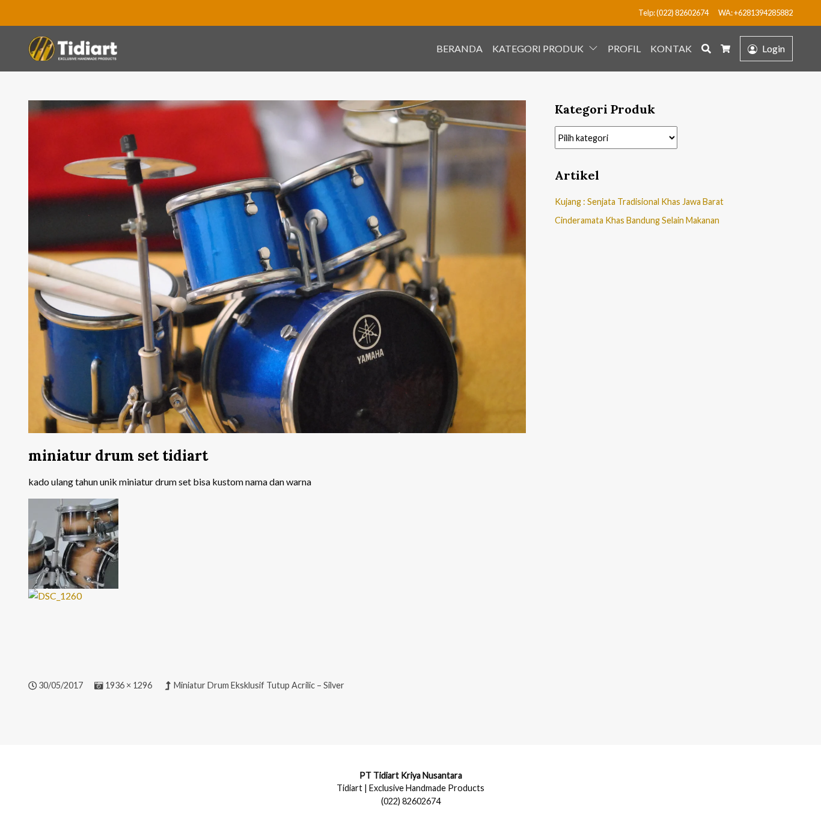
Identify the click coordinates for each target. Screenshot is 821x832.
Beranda (459, 48)
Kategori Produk (538, 48)
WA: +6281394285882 (755, 12)
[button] (595, 47)
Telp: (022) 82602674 (673, 12)
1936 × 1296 (128, 685)
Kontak (671, 48)
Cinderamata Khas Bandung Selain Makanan (637, 220)
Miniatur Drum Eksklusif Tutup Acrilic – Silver (259, 685)
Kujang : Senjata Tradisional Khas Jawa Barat (639, 201)
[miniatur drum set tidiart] (277, 272)
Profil (624, 48)
